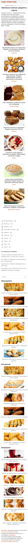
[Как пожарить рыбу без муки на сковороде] (14, 100)
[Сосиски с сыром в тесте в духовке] (14, 483)
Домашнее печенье (14, 209)
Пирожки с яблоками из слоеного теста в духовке (14, 359)
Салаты (6, 238)
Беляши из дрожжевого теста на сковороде (14, 306)
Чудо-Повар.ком (8, 2)
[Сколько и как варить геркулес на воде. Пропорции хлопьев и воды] (14, 150)
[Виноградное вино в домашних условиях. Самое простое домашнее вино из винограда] (14, 458)
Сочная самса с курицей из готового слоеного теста (14, 332)
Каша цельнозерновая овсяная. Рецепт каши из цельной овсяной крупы (14, 180)
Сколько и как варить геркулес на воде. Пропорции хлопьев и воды (14, 154)
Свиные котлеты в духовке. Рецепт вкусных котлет (14, 128)
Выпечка (6, 224)
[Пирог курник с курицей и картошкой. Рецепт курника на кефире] (14, 521)
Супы (5, 244)
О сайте (4, 532)
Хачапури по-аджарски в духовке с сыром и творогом (14, 390)
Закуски (6, 232)
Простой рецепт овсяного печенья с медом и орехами (14, 206)
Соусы (6, 241)
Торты (6, 247)
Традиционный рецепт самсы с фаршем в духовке (14, 346)
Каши (14, 158)
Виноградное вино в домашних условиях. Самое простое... (14, 460)
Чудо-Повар (4, 530)
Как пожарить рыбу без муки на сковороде (14, 103)
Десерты (6, 226)
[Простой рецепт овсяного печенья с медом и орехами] (14, 203)
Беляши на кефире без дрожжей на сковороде (14, 404)
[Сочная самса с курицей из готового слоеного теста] (14, 330)
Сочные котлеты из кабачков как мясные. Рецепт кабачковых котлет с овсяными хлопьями (14, 76)
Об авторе (9, 532)
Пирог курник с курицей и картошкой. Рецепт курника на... (14, 523)
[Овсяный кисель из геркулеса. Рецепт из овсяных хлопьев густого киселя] (14, 45)
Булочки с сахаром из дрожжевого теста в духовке (14, 510)
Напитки (14, 53)
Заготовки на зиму (9, 229)
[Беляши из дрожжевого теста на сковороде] (14, 305)
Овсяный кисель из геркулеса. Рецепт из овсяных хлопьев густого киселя (14, 49)
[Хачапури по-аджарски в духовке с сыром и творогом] (14, 388)
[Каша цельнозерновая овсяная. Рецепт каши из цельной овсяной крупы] (14, 177)
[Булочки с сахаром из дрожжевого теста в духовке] (14, 508)
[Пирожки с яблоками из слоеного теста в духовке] (14, 357)
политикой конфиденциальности (9, 541)
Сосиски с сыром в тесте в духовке (14, 485)
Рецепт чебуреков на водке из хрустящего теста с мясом (14, 293)
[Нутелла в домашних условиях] (14, 495)
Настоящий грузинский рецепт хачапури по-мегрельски (14, 319)
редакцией (12, 535)
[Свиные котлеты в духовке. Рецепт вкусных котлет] (14, 125)
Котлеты (14, 81)
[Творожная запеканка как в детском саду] (14, 471)
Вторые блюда (14, 106)
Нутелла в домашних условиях (14, 497)
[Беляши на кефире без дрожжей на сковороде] (14, 402)
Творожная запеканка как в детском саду (14, 473)
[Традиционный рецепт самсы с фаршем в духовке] (14, 344)
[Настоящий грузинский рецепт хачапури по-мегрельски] (14, 317)
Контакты (15, 532)
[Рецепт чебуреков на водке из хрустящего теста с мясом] (14, 291)
